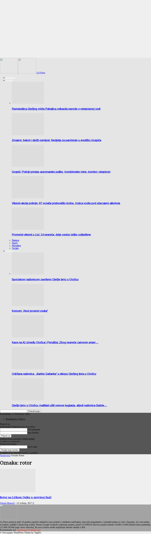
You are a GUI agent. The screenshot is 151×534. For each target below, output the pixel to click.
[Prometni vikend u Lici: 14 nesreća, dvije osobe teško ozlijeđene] (28, 229)
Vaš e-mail (32, 447)
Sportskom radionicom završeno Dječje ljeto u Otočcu (45, 279)
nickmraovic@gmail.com (28, 530)
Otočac (9, 251)
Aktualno (16, 245)
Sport (15, 243)
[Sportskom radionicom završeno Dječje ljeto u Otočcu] (28, 273)
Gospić (9, 80)
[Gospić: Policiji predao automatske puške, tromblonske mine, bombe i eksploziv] (28, 166)
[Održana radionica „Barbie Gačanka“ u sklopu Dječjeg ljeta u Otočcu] (28, 368)
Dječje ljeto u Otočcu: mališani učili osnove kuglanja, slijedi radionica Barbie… (59, 405)
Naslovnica (5, 455)
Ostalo (15, 248)
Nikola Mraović (7, 503)
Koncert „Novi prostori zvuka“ (30, 310)
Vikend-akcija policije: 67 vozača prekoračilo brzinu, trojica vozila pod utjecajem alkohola (66, 203)
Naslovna (10, 77)
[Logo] (9, 72)
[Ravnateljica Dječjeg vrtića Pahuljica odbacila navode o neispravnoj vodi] (28, 103)
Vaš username (33, 429)
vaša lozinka (33, 432)
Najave (15, 240)
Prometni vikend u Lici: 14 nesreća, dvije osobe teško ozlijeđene (51, 234)
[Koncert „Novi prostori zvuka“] (28, 305)
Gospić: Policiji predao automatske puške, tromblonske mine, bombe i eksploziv (61, 171)
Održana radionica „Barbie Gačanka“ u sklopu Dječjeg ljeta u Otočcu (54, 373)
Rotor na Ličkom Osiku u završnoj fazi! (25, 497)
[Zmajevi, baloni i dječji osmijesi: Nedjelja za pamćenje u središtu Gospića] (28, 134)
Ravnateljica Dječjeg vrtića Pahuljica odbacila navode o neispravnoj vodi (56, 108)
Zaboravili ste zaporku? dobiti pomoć (17, 438)
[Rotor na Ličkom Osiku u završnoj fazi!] (17, 491)
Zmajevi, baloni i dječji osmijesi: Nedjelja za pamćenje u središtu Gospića (56, 140)
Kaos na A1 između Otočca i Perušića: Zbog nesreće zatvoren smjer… (55, 342)
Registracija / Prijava (15, 419)
